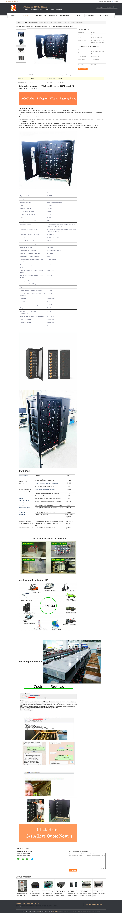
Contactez (83, 68)
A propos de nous (39, 15)
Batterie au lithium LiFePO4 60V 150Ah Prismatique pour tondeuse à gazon (60, 892)
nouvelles (104, 15)
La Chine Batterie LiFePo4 (46, 911)
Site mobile (25, 911)
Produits (26, 15)
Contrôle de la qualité (65, 15)
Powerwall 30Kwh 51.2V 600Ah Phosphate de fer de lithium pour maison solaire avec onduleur (22, 893)
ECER (99, 911)
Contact (78, 15)
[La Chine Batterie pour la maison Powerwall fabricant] (13, 8)
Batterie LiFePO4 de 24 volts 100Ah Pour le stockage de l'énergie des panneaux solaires (86, 892)
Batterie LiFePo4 (33, 22)
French (115, 1)
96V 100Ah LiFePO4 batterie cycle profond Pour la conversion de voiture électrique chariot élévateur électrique (35, 894)
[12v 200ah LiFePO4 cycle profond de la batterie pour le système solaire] (99, 884)
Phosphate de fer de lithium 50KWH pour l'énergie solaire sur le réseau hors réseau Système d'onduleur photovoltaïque (73, 894)
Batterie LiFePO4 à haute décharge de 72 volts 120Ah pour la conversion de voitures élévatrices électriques (47, 893)
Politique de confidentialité (33, 911)
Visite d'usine (52, 15)
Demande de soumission (105, 1)
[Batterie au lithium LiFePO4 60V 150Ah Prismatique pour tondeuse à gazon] (60, 884)
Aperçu (13, 15)
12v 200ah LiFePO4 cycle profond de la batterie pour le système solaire (99, 892)
